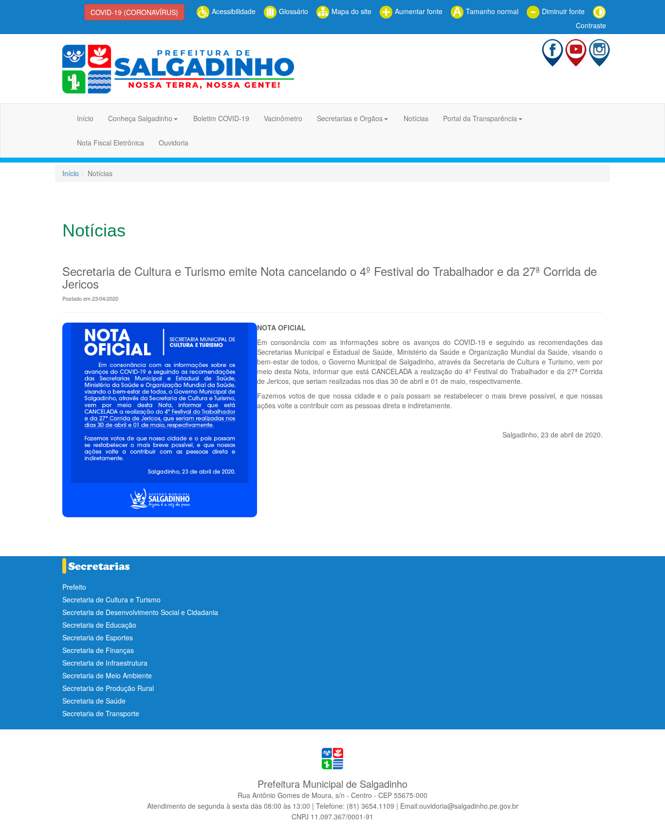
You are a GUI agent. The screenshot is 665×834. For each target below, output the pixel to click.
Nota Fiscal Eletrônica (110, 142)
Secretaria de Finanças (98, 650)
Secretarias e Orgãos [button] (350, 118)
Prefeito (74, 587)
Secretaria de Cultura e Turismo (111, 599)
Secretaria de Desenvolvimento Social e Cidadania (140, 612)
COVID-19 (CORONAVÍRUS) (134, 12)
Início (85, 118)
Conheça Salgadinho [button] (140, 118)
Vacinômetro (283, 118)
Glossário (292, 11)
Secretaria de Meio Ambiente (107, 675)
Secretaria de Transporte (100, 713)
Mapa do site (350, 11)
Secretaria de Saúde (94, 701)
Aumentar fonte (418, 11)
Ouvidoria (173, 142)
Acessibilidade (233, 11)
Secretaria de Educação (99, 625)
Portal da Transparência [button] (480, 118)
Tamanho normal (491, 11)
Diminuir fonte (562, 11)
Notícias (416, 118)
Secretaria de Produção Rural (108, 688)
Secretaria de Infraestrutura (105, 663)
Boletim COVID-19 (221, 118)
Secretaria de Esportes (97, 637)
